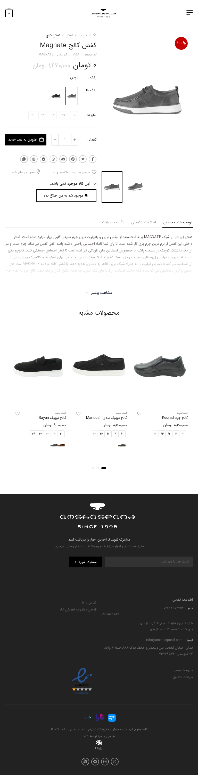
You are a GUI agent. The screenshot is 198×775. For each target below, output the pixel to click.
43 (162, 434)
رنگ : (92, 77)
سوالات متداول (183, 677)
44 (33, 434)
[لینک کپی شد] (24, 159)
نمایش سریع (160, 400)
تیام (86, 736)
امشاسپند (182, 413)
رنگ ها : (90, 90)
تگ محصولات (113, 222)
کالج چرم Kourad (175, 418)
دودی (74, 77)
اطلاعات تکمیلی (143, 222)
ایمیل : (188, 639)
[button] (103, 468)
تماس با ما (89, 602)
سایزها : (90, 115)
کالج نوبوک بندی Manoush (106, 418)
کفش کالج (53, 35)
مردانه (83, 35)
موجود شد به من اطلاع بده (63, 195)
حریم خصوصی (182, 670)
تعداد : (91, 139)
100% (181, 43)
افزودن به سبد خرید (22, 139)
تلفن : (188, 608)
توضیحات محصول (177, 222)
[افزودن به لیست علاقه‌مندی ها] (139, 413)
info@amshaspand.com (164, 639)
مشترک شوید (87, 562)
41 (176, 434)
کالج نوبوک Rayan (52, 418)
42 (169, 434)
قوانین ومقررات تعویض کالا (78, 609)
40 (122, 434)
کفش (69, 35)
